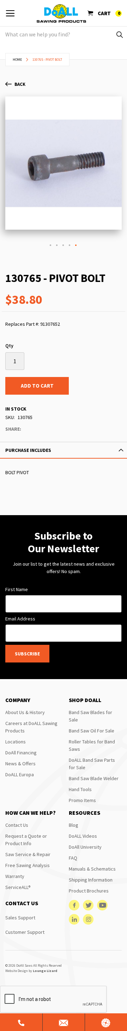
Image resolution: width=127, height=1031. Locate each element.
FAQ (73, 858)
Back (19, 84)
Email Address (20, 618)
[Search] (119, 34)
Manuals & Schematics (92, 869)
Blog (73, 825)
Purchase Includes (28, 450)
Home (17, 59)
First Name (16, 589)
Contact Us (16, 825)
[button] (51, 245)
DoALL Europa (19, 774)
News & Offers (20, 763)
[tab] (63, 450)
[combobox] (63, 34)
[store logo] (61, 13)
